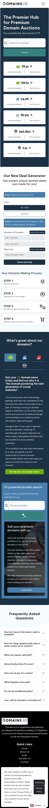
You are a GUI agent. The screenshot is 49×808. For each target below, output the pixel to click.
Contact (24, 762)
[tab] (10, 358)
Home (24, 748)
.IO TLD (24, 213)
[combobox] (37, 805)
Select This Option (37, 232)
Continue (39, 782)
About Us (24, 751)
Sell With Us (24, 758)
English (38, 805)
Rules (24, 755)
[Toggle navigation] (43, 3)
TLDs (6, 202)
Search (24, 52)
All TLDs (25, 207)
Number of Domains (14, 232)
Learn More (27, 590)
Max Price (8, 249)
